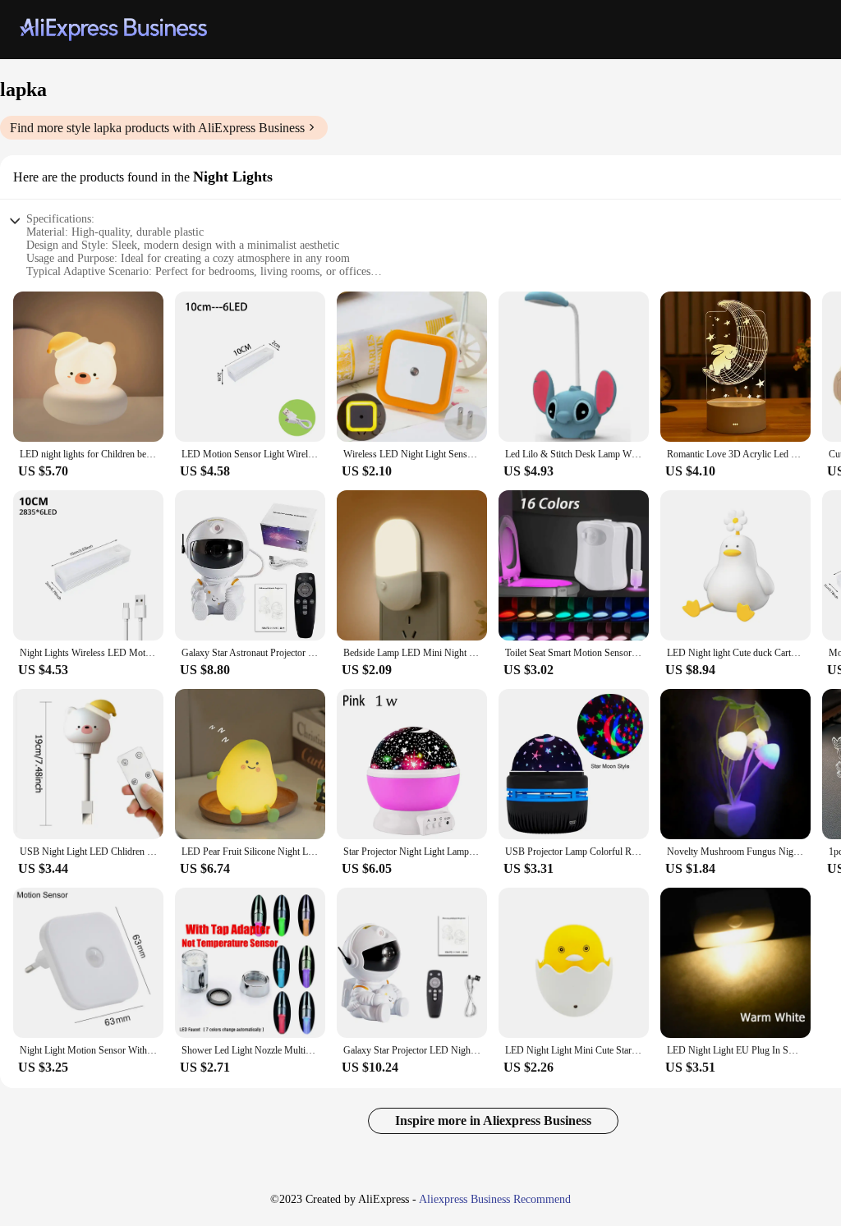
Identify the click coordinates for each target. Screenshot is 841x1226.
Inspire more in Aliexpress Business (493, 1120)
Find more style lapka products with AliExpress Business (157, 128)
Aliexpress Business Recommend (495, 1199)
